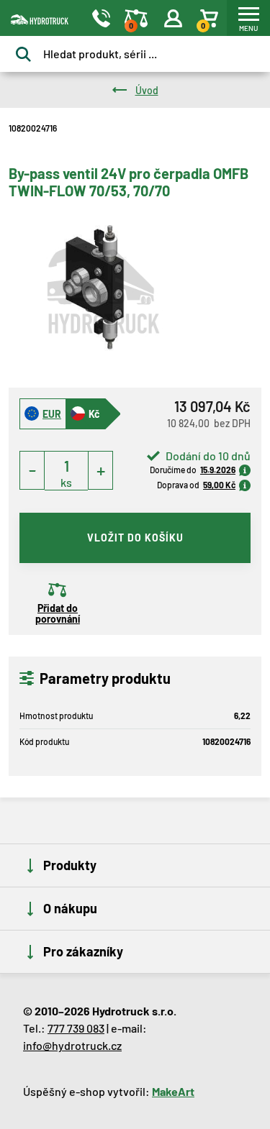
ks (66, 482)
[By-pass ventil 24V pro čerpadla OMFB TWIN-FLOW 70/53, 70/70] (103, 289)
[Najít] (23, 54)
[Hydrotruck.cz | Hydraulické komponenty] (34, 18)
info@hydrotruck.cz (72, 1045)
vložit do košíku (135, 537)
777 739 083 (76, 1028)
